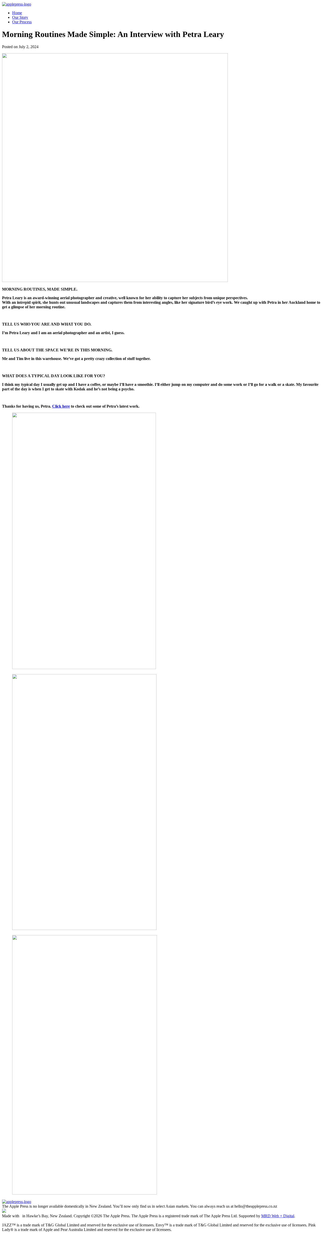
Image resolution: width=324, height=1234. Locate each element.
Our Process (22, 22)
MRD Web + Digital (277, 1216)
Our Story (20, 17)
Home (17, 13)
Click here (61, 406)
